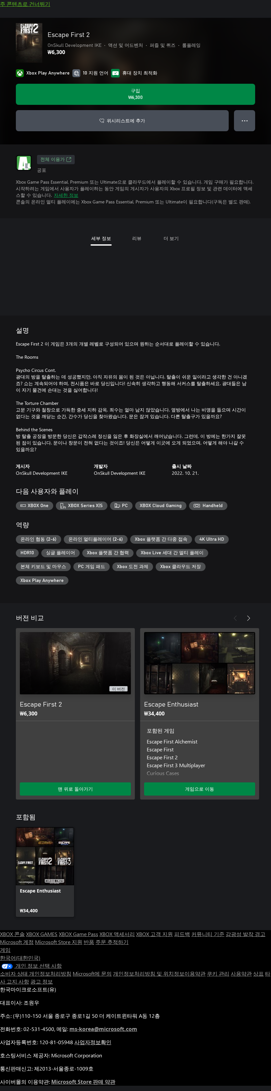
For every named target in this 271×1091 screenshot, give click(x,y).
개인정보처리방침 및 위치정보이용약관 (159, 973)
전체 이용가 (52, 159)
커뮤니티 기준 (207, 933)
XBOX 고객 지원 (154, 933)
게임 (5, 949)
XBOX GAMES (42, 933)
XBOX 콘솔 (12, 933)
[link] (45, 872)
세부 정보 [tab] (101, 238)
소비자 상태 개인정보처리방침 (35, 973)
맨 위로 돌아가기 (75, 789)
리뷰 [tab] (136, 238)
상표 (258, 973)
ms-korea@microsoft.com (103, 1029)
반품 (89, 941)
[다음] (248, 618)
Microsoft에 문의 (92, 973)
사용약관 (241, 973)
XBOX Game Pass (78, 933)
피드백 (182, 933)
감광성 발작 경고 (245, 933)
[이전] (235, 618)
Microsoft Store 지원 (58, 941)
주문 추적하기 (112, 941)
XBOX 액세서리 (117, 933)
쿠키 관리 (218, 973)
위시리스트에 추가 (126, 120)
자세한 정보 (66, 195)
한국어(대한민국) (20, 957)
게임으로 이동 (199, 789)
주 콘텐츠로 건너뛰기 (25, 3)
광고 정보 (41, 981)
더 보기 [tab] (171, 238)
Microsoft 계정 (17, 941)
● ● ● (245, 120)
